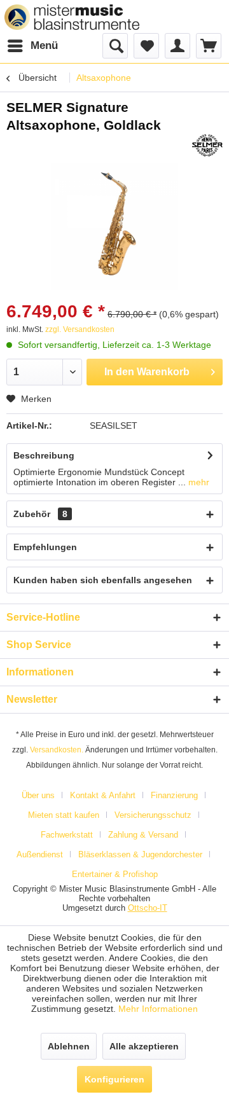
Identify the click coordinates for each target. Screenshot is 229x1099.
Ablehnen (69, 1046)
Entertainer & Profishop (115, 874)
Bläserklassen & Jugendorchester (140, 854)
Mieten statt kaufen (63, 815)
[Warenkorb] (208, 46)
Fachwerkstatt (67, 835)
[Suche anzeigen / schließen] (115, 46)
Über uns (38, 795)
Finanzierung (174, 795)
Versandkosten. (56, 749)
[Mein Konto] (177, 46)
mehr (197, 482)
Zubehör (40, 514)
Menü (44, 45)
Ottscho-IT (147, 908)
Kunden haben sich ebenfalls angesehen (102, 580)
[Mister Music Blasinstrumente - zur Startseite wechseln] (71, 17)
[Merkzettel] (146, 46)
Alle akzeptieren (144, 1046)
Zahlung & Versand (143, 835)
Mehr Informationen (158, 1009)
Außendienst (40, 854)
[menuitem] (32, 46)
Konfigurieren (114, 1079)
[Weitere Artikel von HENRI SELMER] (207, 145)
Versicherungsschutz (152, 815)
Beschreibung (43, 455)
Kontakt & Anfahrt (102, 795)
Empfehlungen (45, 547)
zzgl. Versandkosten (79, 329)
